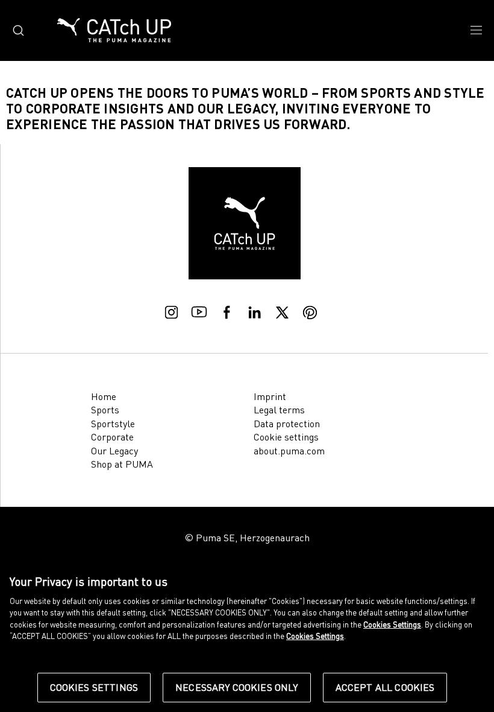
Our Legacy (114, 451)
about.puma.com (289, 451)
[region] (247, 637)
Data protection (287, 424)
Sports (105, 410)
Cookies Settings (94, 687)
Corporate (112, 437)
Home (103, 396)
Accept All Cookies (385, 687)
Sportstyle (113, 424)
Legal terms (279, 410)
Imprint (270, 396)
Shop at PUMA (122, 464)
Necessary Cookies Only (236, 687)
